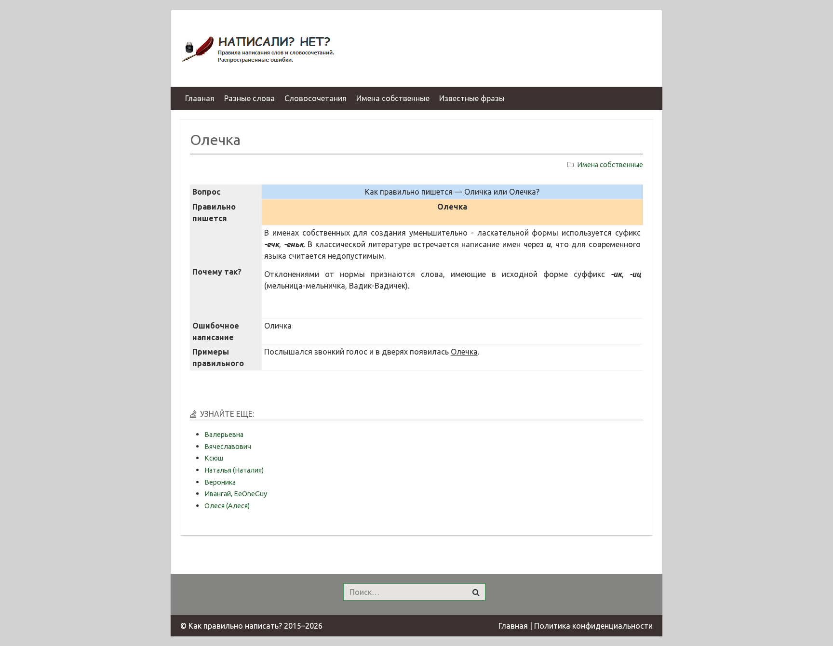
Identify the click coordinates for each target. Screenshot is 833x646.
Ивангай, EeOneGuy (235, 494)
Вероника (220, 482)
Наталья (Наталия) (234, 470)
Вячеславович (227, 446)
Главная (513, 625)
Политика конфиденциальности (593, 625)
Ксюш (213, 458)
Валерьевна (223, 434)
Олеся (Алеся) (227, 506)
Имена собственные (610, 165)
